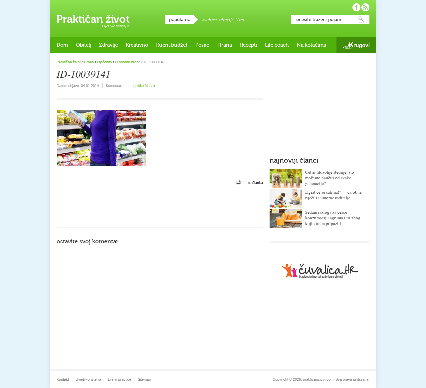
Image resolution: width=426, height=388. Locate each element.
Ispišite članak (143, 86)
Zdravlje (108, 45)
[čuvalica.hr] (319, 271)
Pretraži (361, 19)
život (240, 19)
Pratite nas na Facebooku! (356, 7)
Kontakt (63, 379)
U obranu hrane (127, 62)
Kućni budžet (171, 45)
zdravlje (226, 19)
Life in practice (119, 379)
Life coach (277, 45)
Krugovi (356, 45)
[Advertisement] (160, 207)
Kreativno (137, 45)
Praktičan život (93, 19)
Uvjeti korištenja (88, 379)
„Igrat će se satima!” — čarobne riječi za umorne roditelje (333, 195)
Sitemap (144, 379)
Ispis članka (253, 183)
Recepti (248, 45)
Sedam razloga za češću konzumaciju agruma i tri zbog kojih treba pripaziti (332, 217)
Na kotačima (311, 45)
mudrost (209, 19)
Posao (202, 45)
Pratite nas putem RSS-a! (365, 7)
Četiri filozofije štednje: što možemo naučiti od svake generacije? (329, 177)
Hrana (224, 45)
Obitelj (83, 45)
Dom (62, 45)
